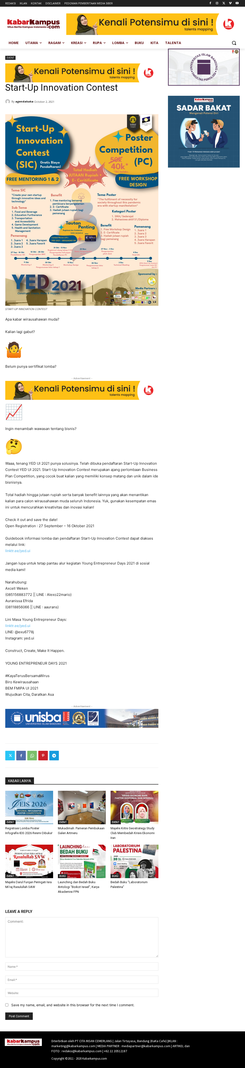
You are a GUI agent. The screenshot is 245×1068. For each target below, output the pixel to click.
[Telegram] (54, 755)
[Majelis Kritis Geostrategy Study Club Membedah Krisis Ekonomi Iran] (134, 807)
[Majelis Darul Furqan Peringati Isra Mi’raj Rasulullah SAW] (29, 861)
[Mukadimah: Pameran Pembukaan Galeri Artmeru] (82, 807)
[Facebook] (210, 3)
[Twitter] (224, 3)
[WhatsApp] (32, 755)
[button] (234, 43)
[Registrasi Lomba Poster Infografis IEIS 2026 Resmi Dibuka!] (29, 807)
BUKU (62, 876)
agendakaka (24, 101)
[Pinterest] (43, 755)
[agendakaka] (8, 101)
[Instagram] (217, 3)
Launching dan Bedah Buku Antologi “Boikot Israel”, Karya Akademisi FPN (78, 886)
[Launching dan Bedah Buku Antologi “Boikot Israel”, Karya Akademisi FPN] (82, 861)
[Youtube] (237, 3)
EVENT (10, 57)
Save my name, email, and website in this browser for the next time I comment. (72, 1005)
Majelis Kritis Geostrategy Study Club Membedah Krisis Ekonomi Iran (133, 833)
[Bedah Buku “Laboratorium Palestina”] (134, 861)
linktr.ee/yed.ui (17, 550)
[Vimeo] (230, 3)
